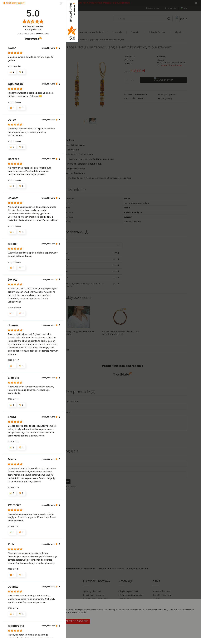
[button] (4, 3)
